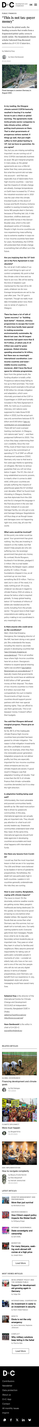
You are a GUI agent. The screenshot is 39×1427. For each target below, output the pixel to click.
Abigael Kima (14, 1132)
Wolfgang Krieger (19, 1221)
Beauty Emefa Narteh (17, 1175)
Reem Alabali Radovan (20, 1310)
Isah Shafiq (16, 1237)
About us (6, 1394)
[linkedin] (23, 1419)
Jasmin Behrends (19, 1325)
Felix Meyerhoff (15, 1178)
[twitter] (17, 1419)
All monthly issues (10, 1408)
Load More (20, 1263)
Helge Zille (16, 1294)
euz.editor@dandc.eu (13, 1030)
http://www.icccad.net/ (13, 1018)
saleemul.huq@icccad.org (15, 1015)
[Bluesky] (29, 1419)
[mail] (4, 1419)
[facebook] (11, 1419)
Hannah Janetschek (16, 1181)
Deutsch (31, 5)
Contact (6, 1403)
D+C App (6, 1399)
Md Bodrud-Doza (19, 1205)
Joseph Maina (17, 1255)
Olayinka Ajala (17, 1343)
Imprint (5, 1413)
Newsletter (7, 1385)
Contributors (8, 1381)
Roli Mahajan (14, 1088)
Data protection (9, 1390)
